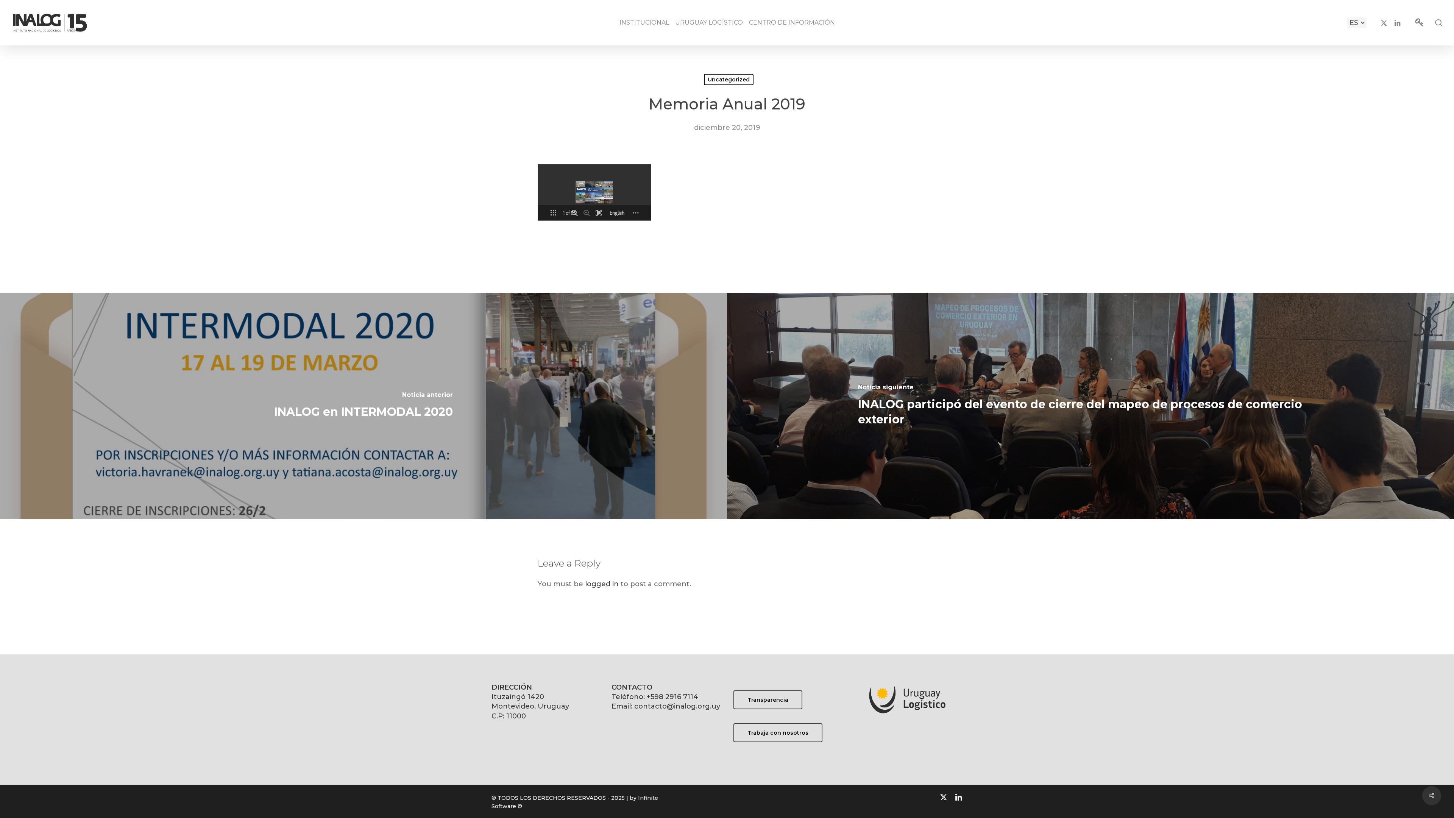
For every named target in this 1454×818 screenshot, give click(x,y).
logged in (602, 584)
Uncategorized (729, 79)
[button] (767, 699)
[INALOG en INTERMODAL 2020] (363, 406)
